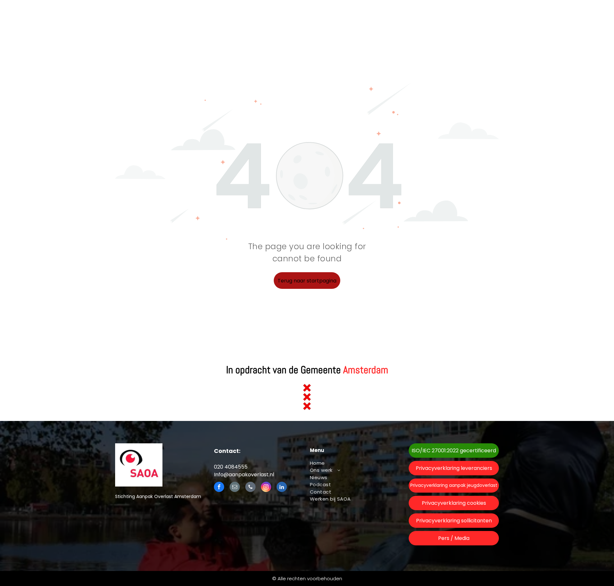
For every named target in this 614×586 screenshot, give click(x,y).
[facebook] (219, 488)
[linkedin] (282, 488)
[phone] (250, 488)
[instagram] (266, 488)
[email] (235, 488)
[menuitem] (352, 463)
